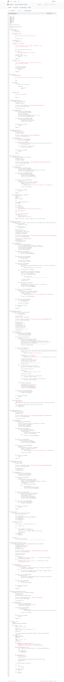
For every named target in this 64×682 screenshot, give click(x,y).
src (23, 10)
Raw (51, 13)
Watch (40, 4)
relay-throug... (19, 10)
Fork (53, 4)
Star (46, 4)
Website (55, 681)
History (48, 13)
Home (11, 1)
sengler (11, 4)
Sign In (55, 1)
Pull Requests (23, 7)
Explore (15, 1)
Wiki (30, 7)
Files (10, 7)
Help (19, 1)
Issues (15, 7)
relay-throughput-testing (20, 4)
